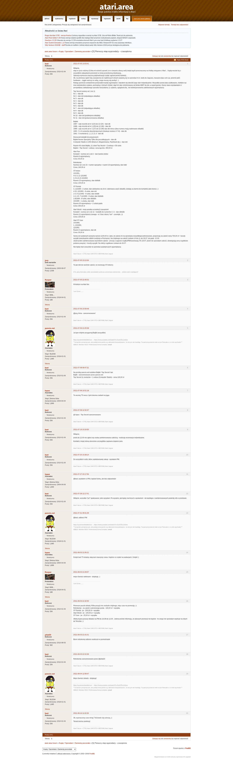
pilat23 (48, 635)
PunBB (188, 748)
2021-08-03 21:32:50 (81, 601)
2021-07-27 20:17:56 (81, 474)
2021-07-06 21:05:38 (81, 328)
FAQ (127, 18)
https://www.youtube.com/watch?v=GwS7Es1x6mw (111, 340)
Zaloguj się (156, 56)
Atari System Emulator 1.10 (55, 43)
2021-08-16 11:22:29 (81, 713)
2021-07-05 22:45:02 (81, 280)
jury (46, 260)
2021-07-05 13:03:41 (81, 64)
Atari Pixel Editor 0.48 (53, 38)
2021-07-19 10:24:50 (81, 430)
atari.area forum (51, 51)
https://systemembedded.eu (82, 340)
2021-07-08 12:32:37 (81, 410)
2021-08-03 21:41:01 (81, 635)
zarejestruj (167, 56)
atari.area (116, 7)
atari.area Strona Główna (142, 18)
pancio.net (50, 328)
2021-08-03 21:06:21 (81, 552)
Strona (47, 305)
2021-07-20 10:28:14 (81, 455)
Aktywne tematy (164, 25)
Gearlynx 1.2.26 (50, 40)
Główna (47, 18)
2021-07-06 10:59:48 (81, 309)
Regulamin (72, 18)
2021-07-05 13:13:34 (81, 260)
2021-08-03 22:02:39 (81, 654)
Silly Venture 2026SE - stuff (55, 45)
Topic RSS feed (182, 60)
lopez (47, 391)
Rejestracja (94, 18)
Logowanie (107, 18)
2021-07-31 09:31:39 (81, 513)
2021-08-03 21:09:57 (81, 572)
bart (47, 64)
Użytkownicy (59, 18)
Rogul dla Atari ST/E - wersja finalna (58, 35)
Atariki (118, 18)
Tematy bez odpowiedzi (179, 25)
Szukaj (83, 18)
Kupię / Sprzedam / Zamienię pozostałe (74, 51)
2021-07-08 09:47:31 (81, 368)
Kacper (48, 280)
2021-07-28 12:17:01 (81, 494)
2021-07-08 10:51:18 (81, 391)
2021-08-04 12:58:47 (81, 674)
